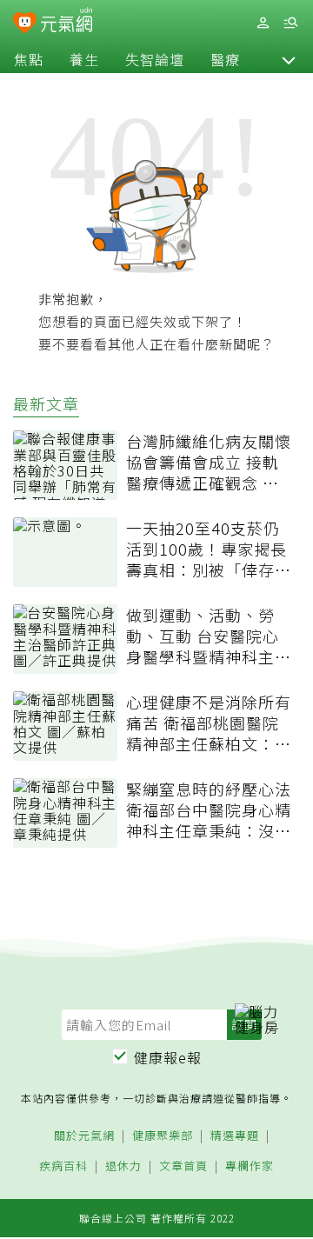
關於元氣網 (84, 1135)
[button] (289, 59)
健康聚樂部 (162, 1135)
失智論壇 (154, 59)
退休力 (123, 1166)
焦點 (28, 59)
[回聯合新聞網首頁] (25, 24)
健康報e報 (168, 1057)
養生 (84, 59)
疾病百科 (63, 1166)
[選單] (290, 23)
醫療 (225, 59)
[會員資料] (262, 23)
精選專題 (234, 1135)
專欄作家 (249, 1166)
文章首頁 (183, 1166)
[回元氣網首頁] (66, 22)
